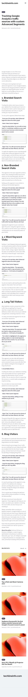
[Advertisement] (14, 56)
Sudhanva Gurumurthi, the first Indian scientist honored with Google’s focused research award (13, 623)
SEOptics (10, 532)
